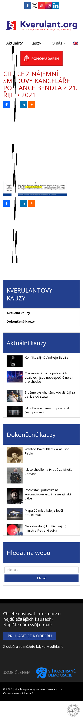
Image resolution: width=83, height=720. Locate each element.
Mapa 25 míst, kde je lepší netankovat (44, 512)
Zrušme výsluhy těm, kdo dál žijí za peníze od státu (50, 394)
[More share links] (31, 104)
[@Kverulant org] (6, 104)
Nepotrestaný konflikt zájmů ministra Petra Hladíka (45, 528)
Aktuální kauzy (18, 313)
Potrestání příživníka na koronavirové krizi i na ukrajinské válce (48, 494)
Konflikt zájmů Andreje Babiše (47, 357)
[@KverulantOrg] (14, 104)
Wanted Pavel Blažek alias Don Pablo (47, 451)
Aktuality (14, 43)
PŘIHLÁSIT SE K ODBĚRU (30, 635)
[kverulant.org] (41, 25)
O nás (57, 43)
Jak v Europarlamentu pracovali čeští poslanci (47, 410)
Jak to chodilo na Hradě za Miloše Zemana (49, 471)
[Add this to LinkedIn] (23, 104)
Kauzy (35, 43)
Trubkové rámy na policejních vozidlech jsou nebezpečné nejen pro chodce (49, 377)
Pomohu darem (41, 58)
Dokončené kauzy (21, 321)
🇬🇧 (75, 43)
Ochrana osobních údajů (18, 693)
